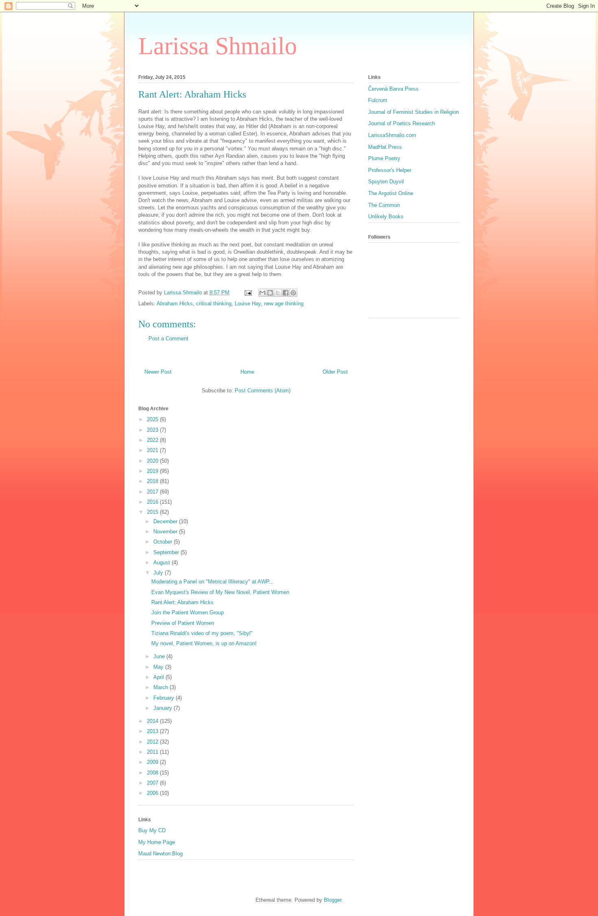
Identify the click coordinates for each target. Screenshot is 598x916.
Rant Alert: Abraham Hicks (182, 602)
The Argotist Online (390, 193)
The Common (384, 205)
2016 (153, 502)
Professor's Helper (389, 170)
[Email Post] (247, 292)
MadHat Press (385, 147)
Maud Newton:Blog (160, 854)
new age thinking (283, 303)
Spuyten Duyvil (386, 181)
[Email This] (262, 293)
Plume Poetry (384, 158)
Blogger (332, 900)
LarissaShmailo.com (392, 135)
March (161, 687)
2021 (153, 450)
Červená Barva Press (393, 89)
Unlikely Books (386, 216)
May (159, 667)
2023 (153, 430)
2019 (153, 471)
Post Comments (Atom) (262, 390)
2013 (153, 731)
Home (247, 372)
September (167, 552)
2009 (153, 762)
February (164, 698)
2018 (153, 481)
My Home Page (156, 842)
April (159, 677)
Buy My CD (152, 830)
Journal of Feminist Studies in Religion (413, 112)
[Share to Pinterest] (293, 293)
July (159, 573)
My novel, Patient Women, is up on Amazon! (204, 643)
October (163, 542)
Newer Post (158, 372)
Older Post (335, 372)
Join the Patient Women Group (187, 612)
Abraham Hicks (175, 303)
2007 (153, 783)
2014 (153, 721)
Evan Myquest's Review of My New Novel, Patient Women (220, 592)
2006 (153, 793)
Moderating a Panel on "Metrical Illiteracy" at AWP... (212, 582)
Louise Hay (248, 303)
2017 (153, 492)
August (162, 562)
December (166, 521)
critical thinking (213, 303)
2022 (153, 440)
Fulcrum (377, 100)
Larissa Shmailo (217, 46)
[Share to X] (278, 293)
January (163, 708)
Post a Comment (168, 338)
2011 (153, 752)
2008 (153, 773)
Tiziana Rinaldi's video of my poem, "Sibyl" (202, 633)
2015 (153, 512)
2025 (153, 419)
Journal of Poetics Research (401, 123)
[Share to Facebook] (286, 293)
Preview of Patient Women (182, 623)
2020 (153, 461)
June (159, 656)
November (166, 532)
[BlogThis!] (270, 293)
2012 (153, 742)
